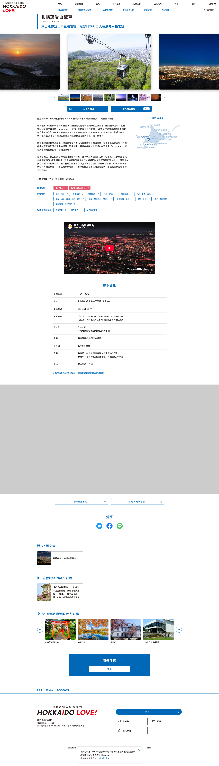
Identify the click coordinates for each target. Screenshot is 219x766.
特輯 (60, 3)
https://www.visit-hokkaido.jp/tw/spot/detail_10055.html (158, 622)
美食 (176, 3)
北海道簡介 (63, 10)
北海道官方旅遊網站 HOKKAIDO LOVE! (14, 7)
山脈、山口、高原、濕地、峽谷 (68, 199)
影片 (159, 721)
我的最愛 (210, 10)
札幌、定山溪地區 (78, 187)
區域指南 (158, 3)
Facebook (109, 526)
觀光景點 (79, 3)
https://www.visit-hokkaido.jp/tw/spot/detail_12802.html (125, 622)
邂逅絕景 (148, 10)
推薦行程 (137, 3)
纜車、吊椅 (60, 194)
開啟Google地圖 (137, 501)
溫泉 (98, 3)
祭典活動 (116, 3)
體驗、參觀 (142, 199)
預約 (193, 3)
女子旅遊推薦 (92, 210)
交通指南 (212, 3)
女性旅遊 (91, 194)
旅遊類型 (124, 194)
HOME (39, 690)
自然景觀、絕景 (123, 199)
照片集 (126, 721)
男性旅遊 (76, 194)
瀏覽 (109, 669)
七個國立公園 (128, 10)
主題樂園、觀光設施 (64, 204)
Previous (55, 97)
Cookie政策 (102, 758)
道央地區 (59, 187)
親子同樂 (74, 210)
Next (163, 97)
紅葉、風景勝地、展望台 (98, 199)
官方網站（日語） (86, 364)
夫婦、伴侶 (108, 194)
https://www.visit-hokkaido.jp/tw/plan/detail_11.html (54, 585)
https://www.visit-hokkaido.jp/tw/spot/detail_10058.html (92, 622)
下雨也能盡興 (107, 10)
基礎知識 (166, 10)
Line (120, 526)
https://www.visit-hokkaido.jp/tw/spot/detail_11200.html (60, 622)
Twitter (99, 526)
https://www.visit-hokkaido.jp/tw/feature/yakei (60, 552)
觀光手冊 (127, 730)
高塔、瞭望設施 (161, 199)
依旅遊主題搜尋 (84, 10)
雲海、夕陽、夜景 (143, 194)
